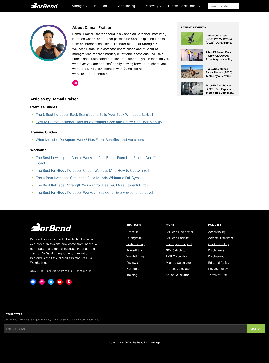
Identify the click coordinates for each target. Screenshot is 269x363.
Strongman (134, 238)
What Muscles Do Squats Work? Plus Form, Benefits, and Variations (90, 140)
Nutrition (132, 268)
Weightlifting (135, 256)
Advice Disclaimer (220, 238)
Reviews (132, 262)
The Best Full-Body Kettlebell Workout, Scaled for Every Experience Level (94, 192)
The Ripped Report (179, 244)
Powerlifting (134, 250)
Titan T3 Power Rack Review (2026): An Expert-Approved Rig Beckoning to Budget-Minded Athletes (219, 59)
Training (131, 275)
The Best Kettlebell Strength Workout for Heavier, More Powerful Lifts (92, 185)
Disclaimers (216, 250)
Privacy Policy (218, 268)
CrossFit (132, 232)
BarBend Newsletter (179, 232)
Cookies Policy (218, 244)
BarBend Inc (140, 342)
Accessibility (217, 232)
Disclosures (216, 256)
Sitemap (155, 342)
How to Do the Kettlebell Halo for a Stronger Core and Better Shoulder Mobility (99, 122)
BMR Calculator (176, 256)
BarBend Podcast (178, 238)
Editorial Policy (218, 262)
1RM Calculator (176, 250)
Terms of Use (217, 275)
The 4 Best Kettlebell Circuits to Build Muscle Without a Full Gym (87, 178)
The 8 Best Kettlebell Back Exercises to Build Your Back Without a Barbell (94, 115)
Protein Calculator (178, 268)
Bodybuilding (135, 244)
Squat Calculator (177, 275)
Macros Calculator (178, 262)
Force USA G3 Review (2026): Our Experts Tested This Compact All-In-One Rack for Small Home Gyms (219, 92)
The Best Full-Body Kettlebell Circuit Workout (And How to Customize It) (94, 170)
